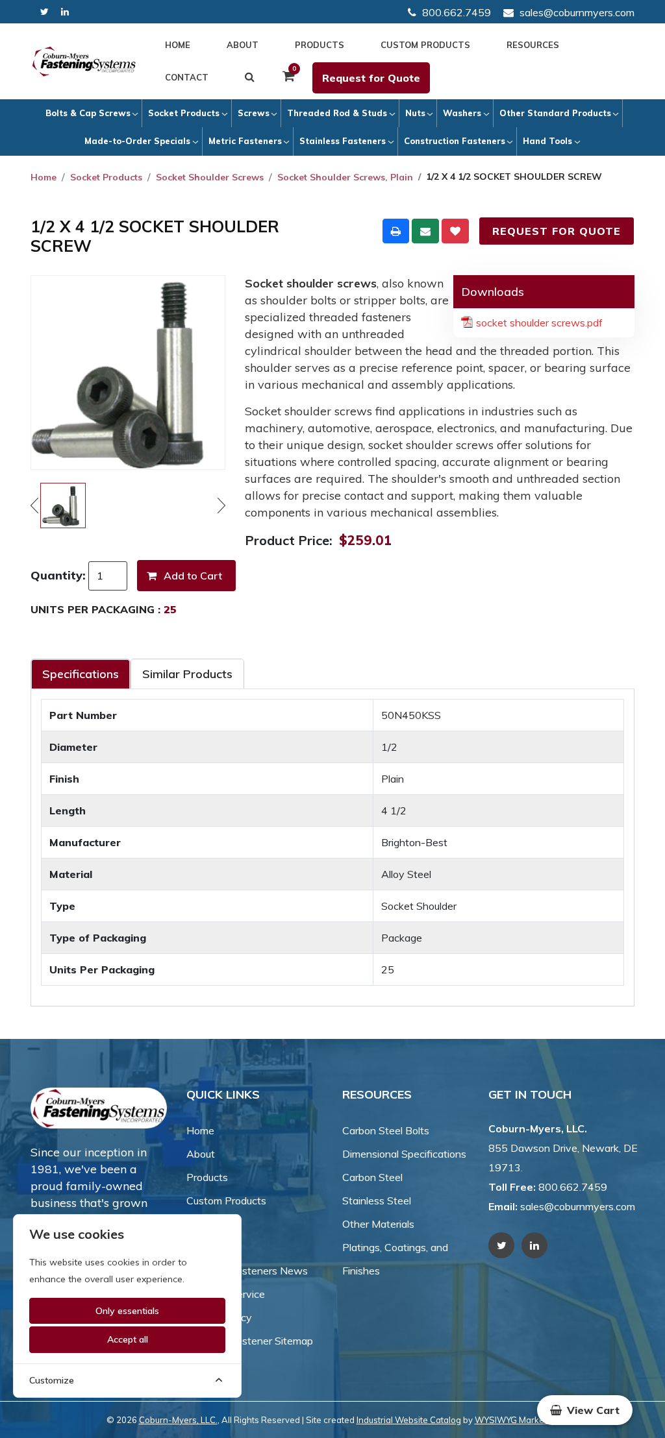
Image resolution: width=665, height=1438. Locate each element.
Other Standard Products (555, 113)
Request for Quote (371, 77)
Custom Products (425, 45)
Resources (533, 45)
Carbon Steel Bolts (385, 1130)
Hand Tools (547, 141)
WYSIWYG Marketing (517, 1420)
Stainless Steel (376, 1200)
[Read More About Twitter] (44, 12)
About (242, 45)
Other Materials (378, 1223)
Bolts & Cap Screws (88, 113)
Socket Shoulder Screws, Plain (345, 177)
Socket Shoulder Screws (210, 177)
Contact (186, 77)
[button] (585, 1410)
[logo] (84, 61)
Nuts (415, 113)
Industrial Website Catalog (409, 1420)
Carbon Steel (372, 1177)
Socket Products (184, 113)
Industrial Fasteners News (247, 1270)
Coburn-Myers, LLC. (178, 1420)
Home (177, 45)
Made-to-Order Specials (137, 141)
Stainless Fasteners (342, 141)
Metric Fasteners (245, 141)
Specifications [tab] (80, 673)
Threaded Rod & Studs (337, 113)
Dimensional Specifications (404, 1153)
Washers (462, 113)
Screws (254, 113)
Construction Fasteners (454, 141)
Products (319, 45)
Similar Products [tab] (187, 673)
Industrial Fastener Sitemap (249, 1340)
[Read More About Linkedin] (65, 12)
